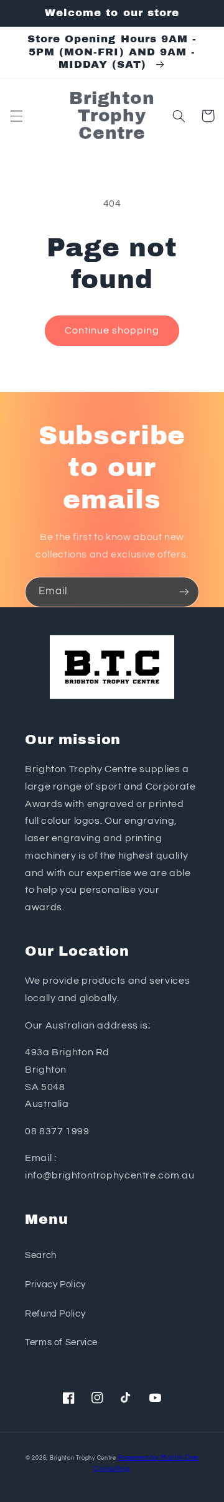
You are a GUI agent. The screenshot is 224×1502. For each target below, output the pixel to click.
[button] (16, 115)
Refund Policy (55, 1313)
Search (41, 1255)
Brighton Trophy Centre (83, 1458)
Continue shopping (112, 330)
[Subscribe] (184, 592)
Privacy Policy (55, 1284)
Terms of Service (61, 1342)
